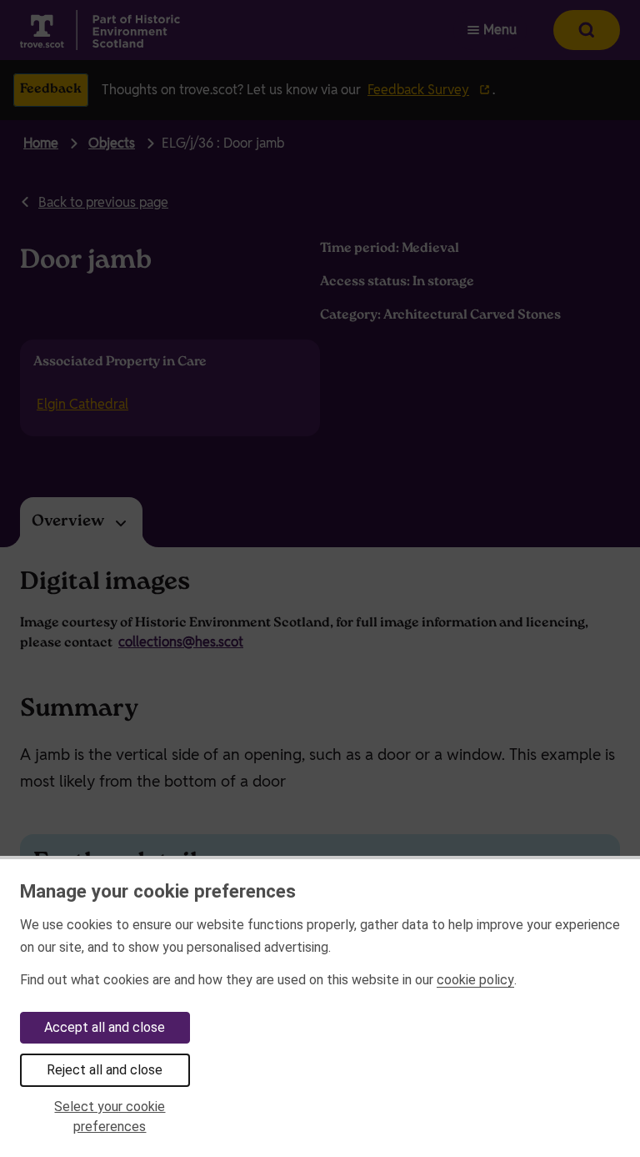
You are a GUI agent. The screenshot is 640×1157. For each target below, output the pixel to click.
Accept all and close (104, 1027)
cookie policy (475, 980)
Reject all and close (104, 1070)
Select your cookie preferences (109, 1116)
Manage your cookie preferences (158, 891)
